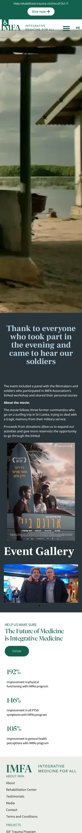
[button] (66, 28)
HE (78, 28)
